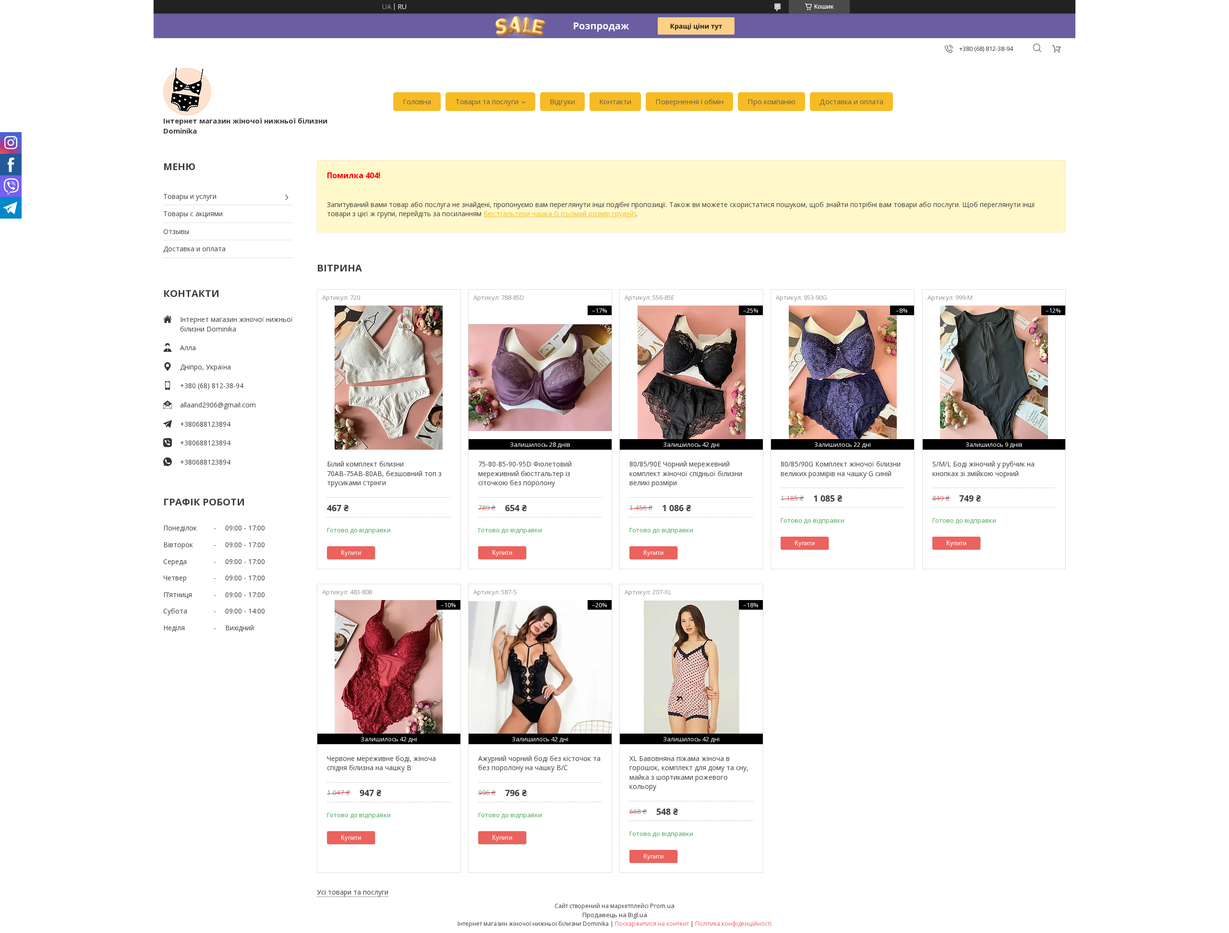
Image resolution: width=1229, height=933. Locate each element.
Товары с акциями (193, 213)
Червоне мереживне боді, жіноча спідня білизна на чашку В (381, 763)
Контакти (615, 101)
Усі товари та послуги (352, 891)
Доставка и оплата (851, 101)
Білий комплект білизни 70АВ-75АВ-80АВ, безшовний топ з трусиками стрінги (384, 473)
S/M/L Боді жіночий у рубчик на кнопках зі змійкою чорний (983, 468)
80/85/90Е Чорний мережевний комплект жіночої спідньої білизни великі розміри (685, 473)
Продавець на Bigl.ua (614, 914)
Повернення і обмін (689, 101)
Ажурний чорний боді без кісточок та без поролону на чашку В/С (539, 763)
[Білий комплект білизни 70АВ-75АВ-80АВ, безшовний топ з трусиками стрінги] (388, 378)
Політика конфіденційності (733, 924)
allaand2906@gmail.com (218, 404)
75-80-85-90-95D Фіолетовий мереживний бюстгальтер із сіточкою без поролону (525, 473)
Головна (417, 101)
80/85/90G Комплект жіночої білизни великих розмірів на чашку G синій (841, 468)
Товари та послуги (486, 101)
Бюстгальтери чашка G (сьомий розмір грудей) (559, 213)
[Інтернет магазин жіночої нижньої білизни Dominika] (187, 92)
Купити (351, 552)
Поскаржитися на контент (652, 924)
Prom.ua (662, 905)
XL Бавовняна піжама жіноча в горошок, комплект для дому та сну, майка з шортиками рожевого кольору (688, 772)
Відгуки (562, 101)
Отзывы (176, 231)
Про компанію (771, 101)
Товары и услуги (190, 196)
